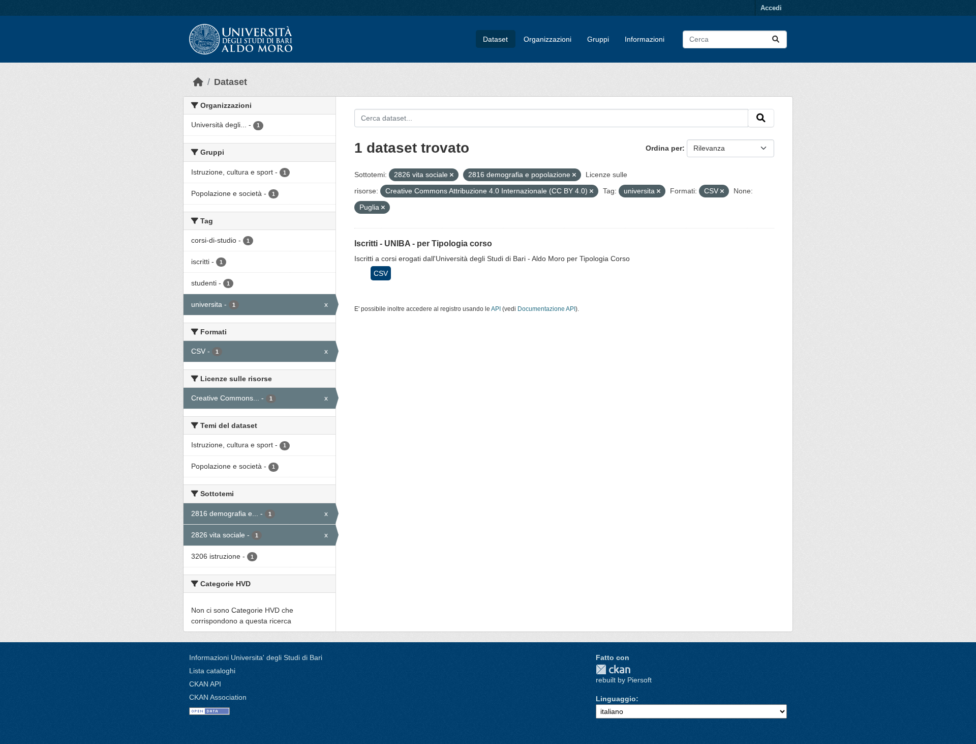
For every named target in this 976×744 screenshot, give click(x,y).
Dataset (495, 39)
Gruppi (598, 39)
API (496, 308)
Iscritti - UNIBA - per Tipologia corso (423, 243)
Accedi (771, 8)
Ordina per (664, 148)
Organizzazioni (547, 39)
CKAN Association (218, 697)
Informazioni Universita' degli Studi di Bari (255, 657)
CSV (381, 273)
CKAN (613, 669)
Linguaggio (616, 699)
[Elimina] (451, 175)
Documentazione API (546, 308)
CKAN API (205, 684)
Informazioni (644, 39)
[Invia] (776, 39)
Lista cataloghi (212, 671)
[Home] (198, 82)
